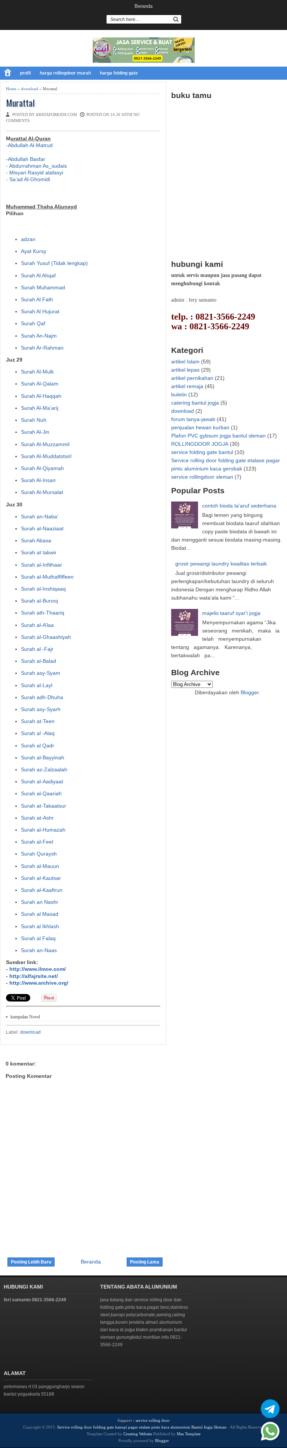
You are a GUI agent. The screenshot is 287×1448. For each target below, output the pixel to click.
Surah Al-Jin (35, 432)
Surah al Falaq (38, 938)
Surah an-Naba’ (39, 516)
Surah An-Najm (39, 336)
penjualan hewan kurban (200, 427)
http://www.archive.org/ (38, 983)
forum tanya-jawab (193, 419)
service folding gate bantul (202, 452)
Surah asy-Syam (40, 673)
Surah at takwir (38, 552)
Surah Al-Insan (38, 480)
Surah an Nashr (39, 902)
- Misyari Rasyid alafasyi (34, 173)
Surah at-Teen (38, 721)
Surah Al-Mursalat (42, 492)
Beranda (143, 6)
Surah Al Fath (37, 299)
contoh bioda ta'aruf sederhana (239, 506)
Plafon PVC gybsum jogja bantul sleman (218, 436)
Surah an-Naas (39, 950)
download (29, 88)
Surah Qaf (33, 323)
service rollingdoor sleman (202, 477)
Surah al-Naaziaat (42, 528)
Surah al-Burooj (39, 601)
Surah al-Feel (37, 842)
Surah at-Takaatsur (43, 806)
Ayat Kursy (33, 251)
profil (25, 73)
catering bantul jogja (195, 403)
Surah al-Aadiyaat (42, 781)
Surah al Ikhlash (40, 926)
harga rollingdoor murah (65, 73)
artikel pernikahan (192, 378)
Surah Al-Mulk (37, 372)
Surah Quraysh (39, 854)
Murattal (20, 102)
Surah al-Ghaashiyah (46, 637)
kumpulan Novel (25, 1016)
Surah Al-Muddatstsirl (46, 456)
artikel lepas (185, 370)
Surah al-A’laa (37, 625)
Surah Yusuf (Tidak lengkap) (54, 263)
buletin (179, 394)
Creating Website (137, 1434)
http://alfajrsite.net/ (33, 976)
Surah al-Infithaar (41, 565)
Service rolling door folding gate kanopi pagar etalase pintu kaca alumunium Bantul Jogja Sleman (141, 1427)
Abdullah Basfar (26, 159)
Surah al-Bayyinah (42, 757)
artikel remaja (187, 386)
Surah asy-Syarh (41, 709)
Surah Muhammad (43, 287)
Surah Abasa (36, 540)
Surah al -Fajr (37, 649)
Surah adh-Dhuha (42, 697)
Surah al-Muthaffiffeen (47, 577)
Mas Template (189, 1434)
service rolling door (153, 1420)
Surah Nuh (33, 420)
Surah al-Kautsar (41, 878)
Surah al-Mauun (40, 866)
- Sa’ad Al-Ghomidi (28, 179)
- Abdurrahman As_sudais (36, 166)
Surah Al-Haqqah (41, 396)
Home (11, 88)
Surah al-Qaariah (41, 793)
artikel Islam (185, 362)
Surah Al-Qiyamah (42, 468)
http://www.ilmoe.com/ (37, 969)
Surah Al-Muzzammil (45, 444)
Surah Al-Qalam (39, 384)
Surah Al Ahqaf (38, 275)
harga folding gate (119, 73)
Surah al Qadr (37, 746)
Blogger (250, 692)
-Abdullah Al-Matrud (29, 145)
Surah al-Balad (38, 661)
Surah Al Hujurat (40, 311)
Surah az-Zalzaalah (44, 769)
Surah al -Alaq (38, 733)
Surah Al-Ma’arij (39, 408)
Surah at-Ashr (37, 818)
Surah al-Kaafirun (41, 890)
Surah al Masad (39, 914)
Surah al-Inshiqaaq (43, 589)
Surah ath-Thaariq (42, 613)
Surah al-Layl (36, 685)
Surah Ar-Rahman (42, 348)
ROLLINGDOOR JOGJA (199, 444)
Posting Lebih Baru (31, 1262)
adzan (28, 239)
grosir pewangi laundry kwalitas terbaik (221, 564)
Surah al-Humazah (43, 830)
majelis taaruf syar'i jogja (231, 613)
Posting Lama (144, 1262)
